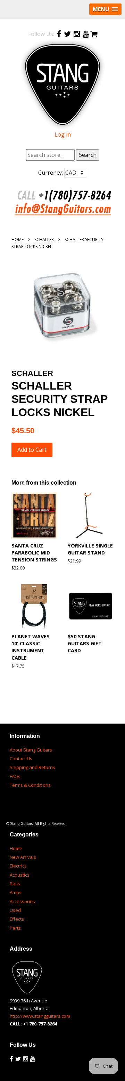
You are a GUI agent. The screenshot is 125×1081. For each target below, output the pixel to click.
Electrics (18, 866)
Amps (16, 892)
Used (15, 910)
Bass (15, 883)
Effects (17, 919)
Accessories (22, 901)
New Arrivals (23, 857)
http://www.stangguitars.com (40, 1016)
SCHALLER (44, 239)
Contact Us (21, 758)
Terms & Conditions (30, 785)
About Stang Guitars (31, 750)
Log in (63, 134)
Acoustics (20, 875)
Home (17, 239)
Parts (15, 928)
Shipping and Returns (32, 767)
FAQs (15, 776)
